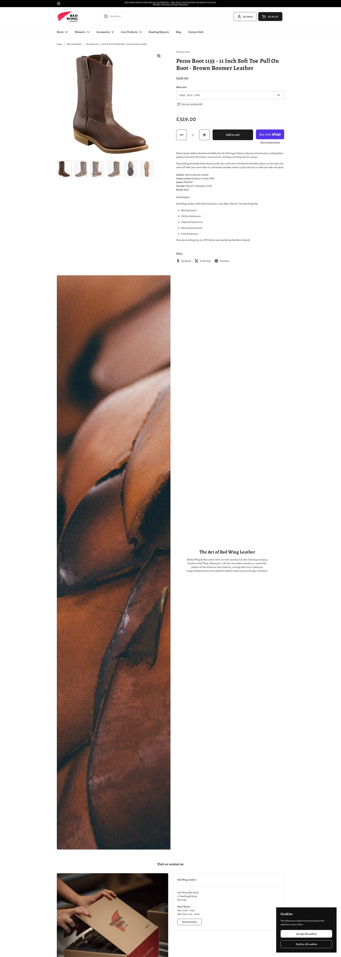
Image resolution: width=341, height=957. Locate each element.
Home (59, 44)
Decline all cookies (306, 944)
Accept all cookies (306, 934)
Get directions (189, 922)
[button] (270, 16)
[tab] (228, 879)
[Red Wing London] (68, 16)
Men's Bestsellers (74, 44)
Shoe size (181, 87)
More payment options (270, 142)
